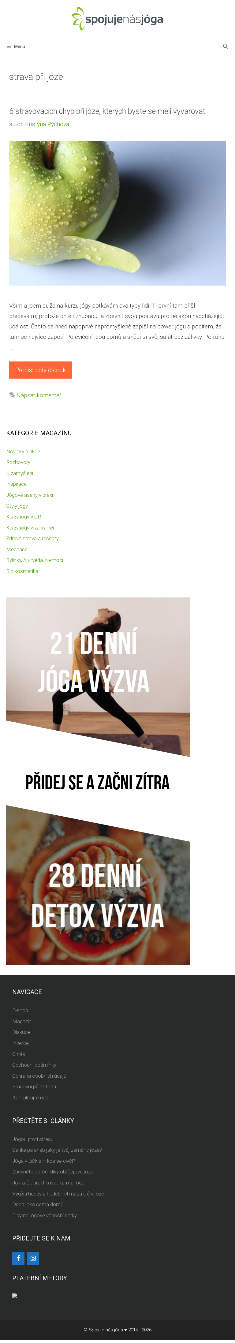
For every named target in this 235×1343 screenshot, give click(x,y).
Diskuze (21, 1032)
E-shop (20, 1010)
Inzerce (20, 1043)
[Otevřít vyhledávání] (225, 46)
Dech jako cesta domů (37, 1204)
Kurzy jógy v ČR (23, 517)
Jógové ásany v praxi (29, 495)
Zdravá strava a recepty (32, 538)
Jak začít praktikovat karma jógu (48, 1183)
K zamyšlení (19, 473)
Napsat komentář (39, 395)
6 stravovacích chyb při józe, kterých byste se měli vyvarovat (107, 111)
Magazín (22, 1021)
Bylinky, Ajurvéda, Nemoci (34, 560)
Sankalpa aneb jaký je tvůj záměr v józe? (57, 1150)
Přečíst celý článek (40, 370)
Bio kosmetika (22, 571)
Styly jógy (17, 506)
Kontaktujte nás (30, 1097)
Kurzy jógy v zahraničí (30, 528)
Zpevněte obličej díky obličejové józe (52, 1172)
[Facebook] (18, 1258)
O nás (18, 1054)
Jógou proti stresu (33, 1139)
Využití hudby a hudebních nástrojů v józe (58, 1194)
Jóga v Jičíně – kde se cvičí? (43, 1161)
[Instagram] (33, 1258)
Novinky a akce (23, 451)
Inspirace (16, 484)
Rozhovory (18, 462)
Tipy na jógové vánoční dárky (44, 1215)
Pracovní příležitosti (34, 1086)
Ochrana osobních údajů (39, 1076)
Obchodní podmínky (34, 1065)
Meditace (17, 549)
